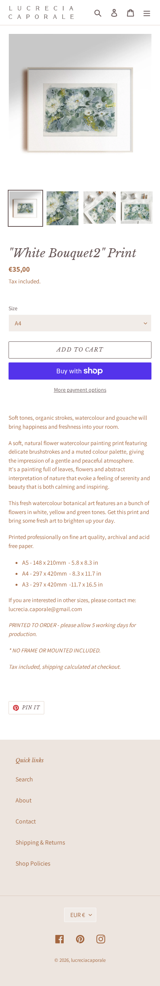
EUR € (77, 915)
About (23, 800)
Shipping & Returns (40, 842)
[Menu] (147, 12)
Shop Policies (33, 863)
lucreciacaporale (88, 960)
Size (13, 308)
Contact (26, 821)
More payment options (80, 389)
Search (24, 779)
